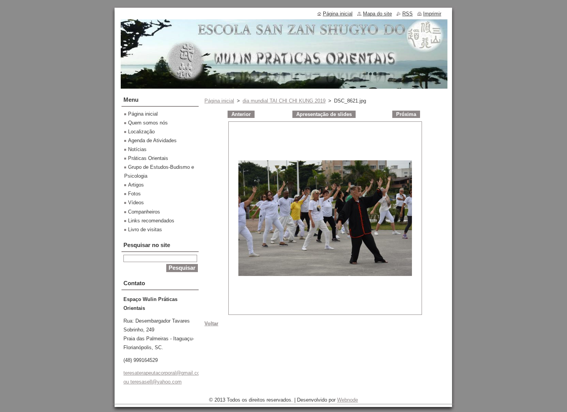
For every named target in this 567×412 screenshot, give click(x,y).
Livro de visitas (145, 229)
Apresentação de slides (324, 114)
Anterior (241, 114)
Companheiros (144, 212)
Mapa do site (377, 14)
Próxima (406, 114)
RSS (407, 14)
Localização (141, 132)
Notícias (137, 149)
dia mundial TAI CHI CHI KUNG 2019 (284, 101)
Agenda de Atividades (152, 140)
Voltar (211, 323)
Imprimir (432, 14)
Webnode (347, 400)
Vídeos (136, 202)
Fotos (134, 194)
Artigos (136, 185)
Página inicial (219, 101)
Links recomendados (151, 221)
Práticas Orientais (148, 158)
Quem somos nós (148, 123)
